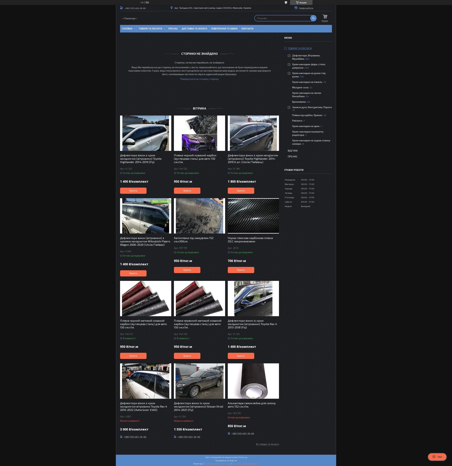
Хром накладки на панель (307, 81)
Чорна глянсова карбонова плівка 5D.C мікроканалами (250, 239)
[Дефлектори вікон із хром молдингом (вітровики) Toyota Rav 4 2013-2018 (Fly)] (253, 298)
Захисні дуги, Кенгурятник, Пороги (312, 107)
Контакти (247, 28)
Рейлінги (297, 120)
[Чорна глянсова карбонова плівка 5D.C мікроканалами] (253, 216)
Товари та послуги (150, 28)
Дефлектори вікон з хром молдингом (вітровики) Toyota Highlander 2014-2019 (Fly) (140, 159)
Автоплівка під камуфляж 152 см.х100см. (193, 239)
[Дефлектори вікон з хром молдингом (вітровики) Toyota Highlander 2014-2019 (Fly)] (145, 133)
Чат (440, 456)
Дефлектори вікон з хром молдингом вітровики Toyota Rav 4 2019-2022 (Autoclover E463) (143, 406)
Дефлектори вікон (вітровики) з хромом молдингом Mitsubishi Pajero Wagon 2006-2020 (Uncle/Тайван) (145, 241)
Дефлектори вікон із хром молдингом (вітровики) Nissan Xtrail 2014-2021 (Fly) (198, 406)
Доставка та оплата (194, 28)
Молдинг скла (300, 87)
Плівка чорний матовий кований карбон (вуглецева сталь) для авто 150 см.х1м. (143, 324)
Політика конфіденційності (245, 463)
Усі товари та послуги (267, 444)
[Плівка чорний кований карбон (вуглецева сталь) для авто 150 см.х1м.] (199, 133)
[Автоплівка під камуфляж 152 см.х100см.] (199, 216)
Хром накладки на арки (305, 126)
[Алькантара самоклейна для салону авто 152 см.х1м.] (253, 381)
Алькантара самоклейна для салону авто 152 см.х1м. (252, 404)
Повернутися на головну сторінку (199, 78)
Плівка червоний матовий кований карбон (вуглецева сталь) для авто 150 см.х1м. (197, 324)
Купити (133, 190)
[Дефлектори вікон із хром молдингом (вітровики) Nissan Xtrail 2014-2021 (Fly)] (199, 381)
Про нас (173, 28)
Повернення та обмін (224, 28)
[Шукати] (313, 18)
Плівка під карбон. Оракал (307, 115)
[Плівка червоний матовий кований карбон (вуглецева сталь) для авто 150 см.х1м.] (199, 298)
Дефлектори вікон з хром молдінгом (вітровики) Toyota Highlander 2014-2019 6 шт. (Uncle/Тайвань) (253, 159)
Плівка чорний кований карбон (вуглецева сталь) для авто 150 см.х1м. (195, 159)
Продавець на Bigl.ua (226, 460)
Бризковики (299, 101)
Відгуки (293, 150)
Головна (127, 28)
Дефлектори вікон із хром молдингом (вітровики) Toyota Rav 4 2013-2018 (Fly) (252, 324)
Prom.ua (243, 457)
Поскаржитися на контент (217, 463)
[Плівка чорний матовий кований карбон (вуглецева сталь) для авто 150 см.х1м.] (145, 298)
